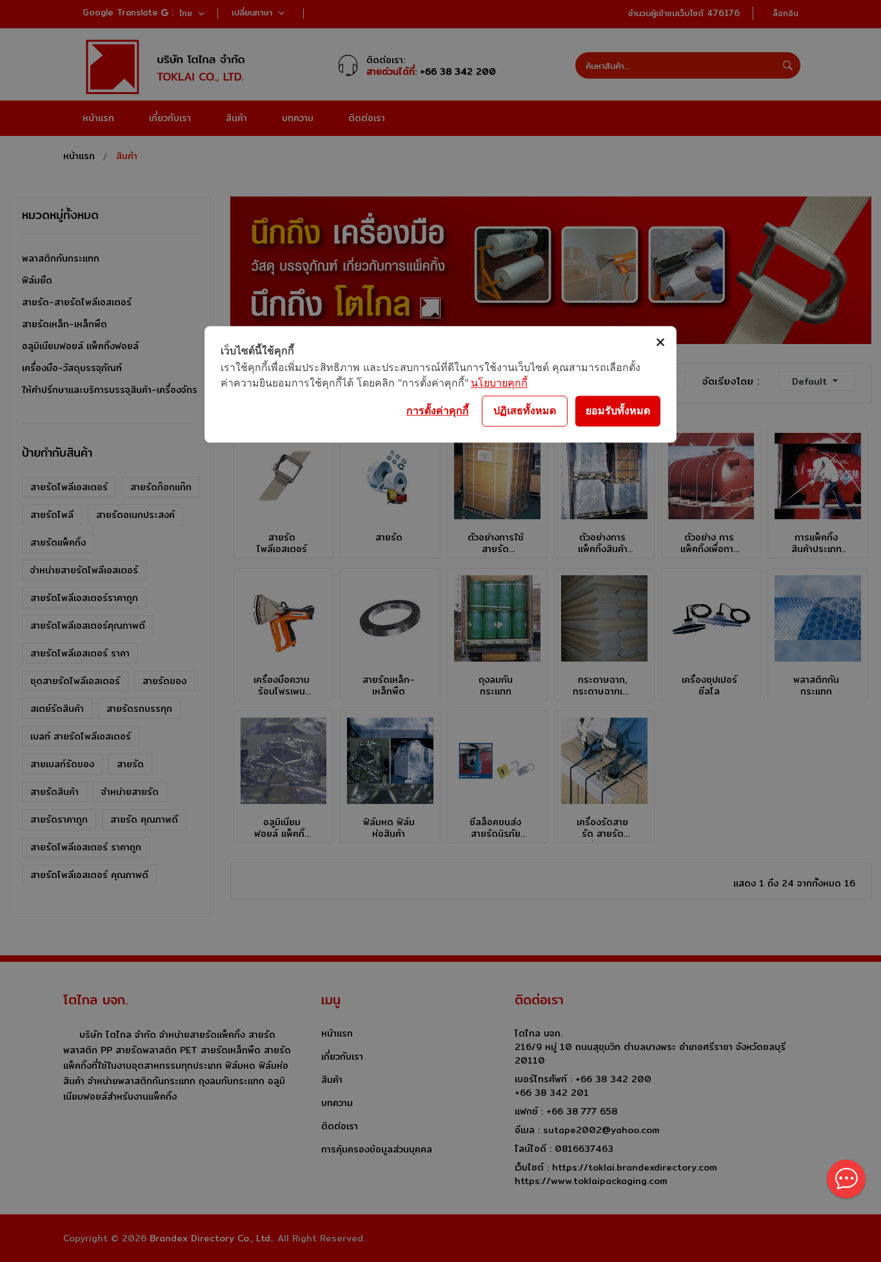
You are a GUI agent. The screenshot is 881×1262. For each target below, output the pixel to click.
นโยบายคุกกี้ (499, 382)
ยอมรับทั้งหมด (618, 410)
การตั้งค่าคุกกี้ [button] (437, 410)
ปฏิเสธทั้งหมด (524, 410)
